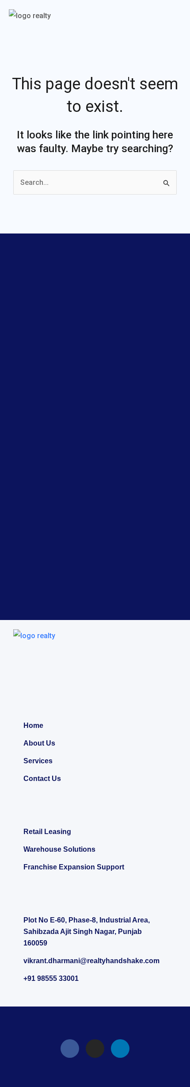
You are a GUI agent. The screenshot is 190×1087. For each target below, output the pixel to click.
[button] (174, 17)
